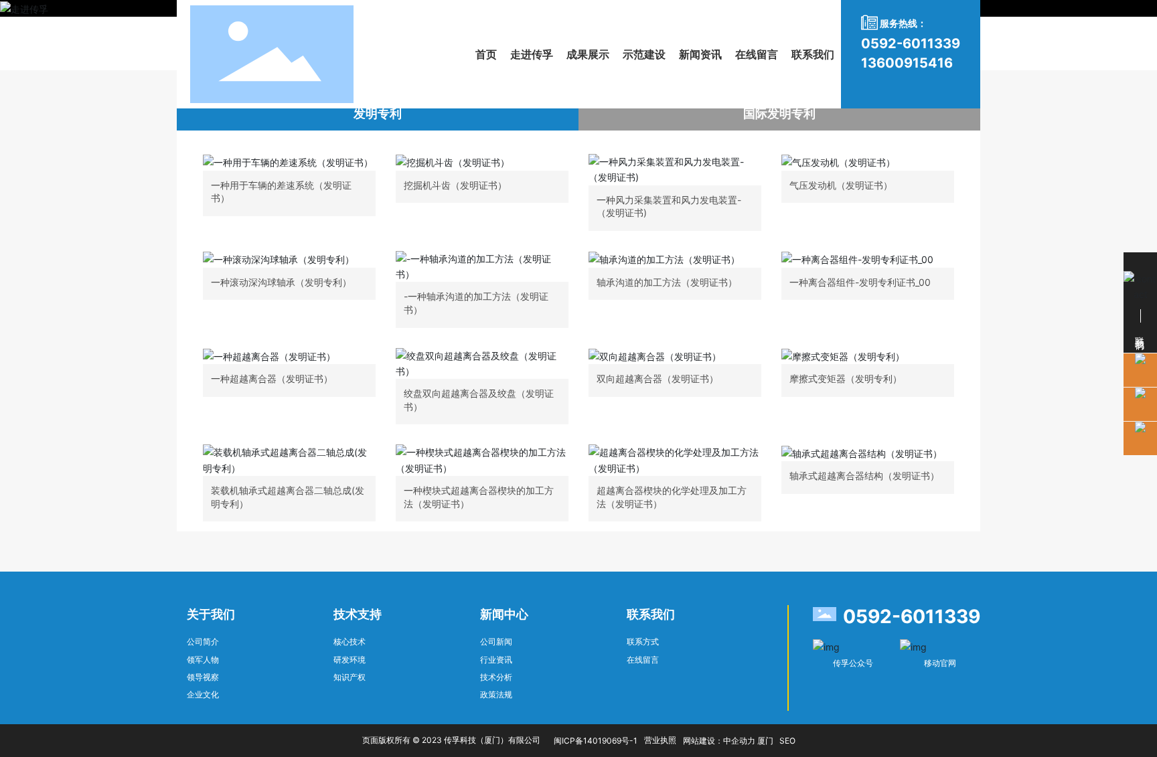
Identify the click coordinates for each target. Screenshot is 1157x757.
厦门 (765, 741)
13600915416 (907, 63)
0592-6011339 (910, 43)
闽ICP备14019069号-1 (595, 741)
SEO (787, 741)
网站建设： (703, 741)
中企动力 (739, 741)
